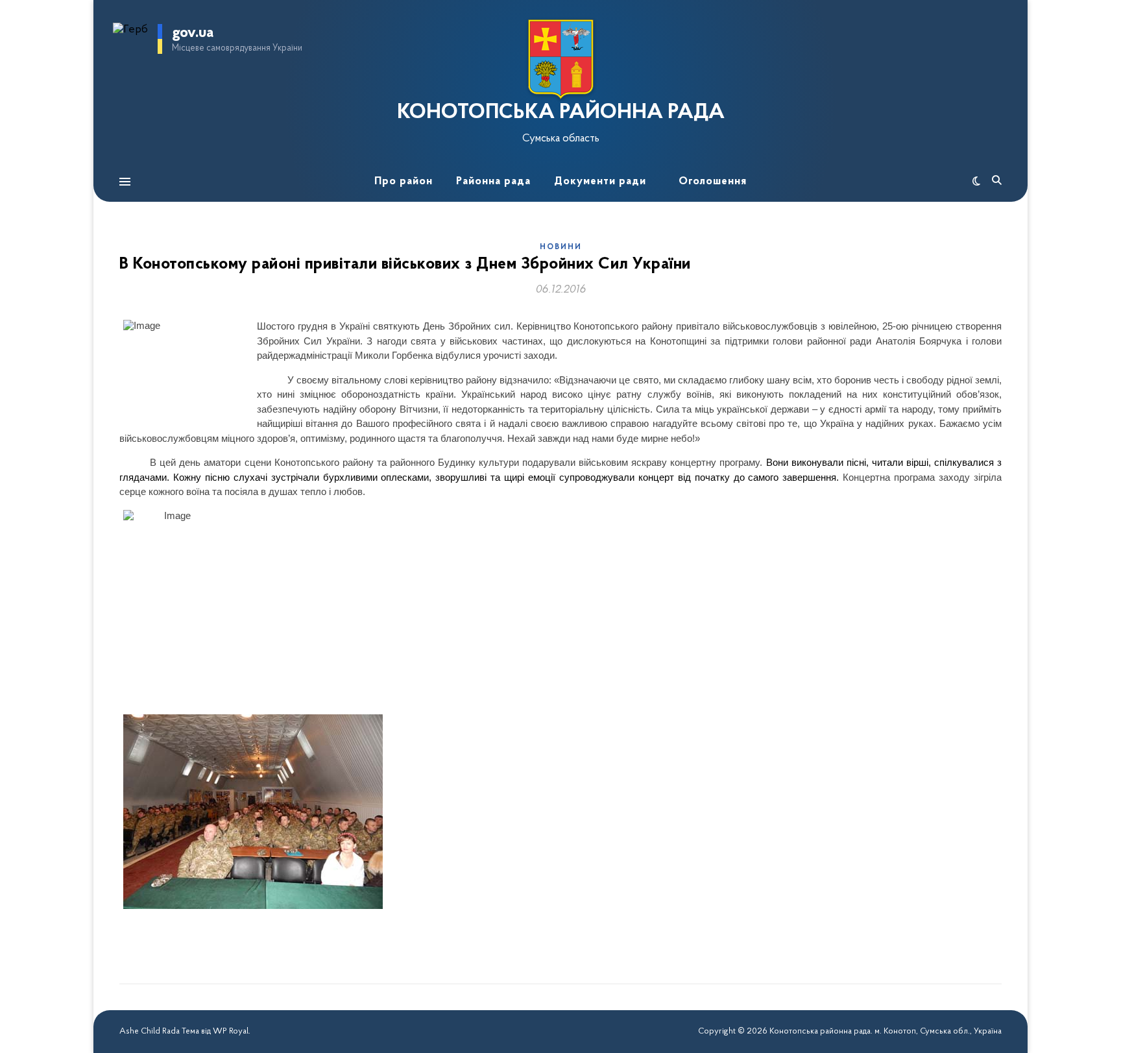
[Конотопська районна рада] (560, 59)
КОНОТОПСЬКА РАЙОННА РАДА (561, 113)
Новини (561, 247)
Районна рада (493, 181)
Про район (403, 181)
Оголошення (713, 181)
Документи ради (600, 181)
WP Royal (230, 1031)
